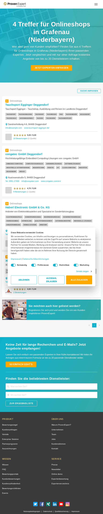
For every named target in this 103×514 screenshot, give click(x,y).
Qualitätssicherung (60, 504)
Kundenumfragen (9, 422)
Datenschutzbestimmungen (34, 257)
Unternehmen (57, 422)
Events (5, 485)
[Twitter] (35, 497)
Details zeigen (83, 270)
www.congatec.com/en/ (49, 173)
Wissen (5, 457)
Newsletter (56, 461)
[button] (19, 127)
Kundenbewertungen (10, 471)
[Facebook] (42, 497)
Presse (54, 457)
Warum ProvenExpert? (61, 417)
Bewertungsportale (10, 466)
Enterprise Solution (10, 431)
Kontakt (55, 441)
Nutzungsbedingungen (33, 504)
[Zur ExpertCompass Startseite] (17, 4)
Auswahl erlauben (51, 279)
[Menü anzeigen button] (96, 4)
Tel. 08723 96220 (12, 226)
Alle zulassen (79, 278)
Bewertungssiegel (9, 417)
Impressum (16, 257)
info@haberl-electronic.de (32, 226)
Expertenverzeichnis (60, 476)
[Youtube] (61, 497)
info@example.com (13, 120)
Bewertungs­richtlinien (11, 480)
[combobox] (51, 379)
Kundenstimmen (58, 436)
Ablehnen (24, 278)
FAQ (3, 461)
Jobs (53, 431)
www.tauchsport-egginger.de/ (35, 120)
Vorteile (5, 426)
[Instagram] (67, 497)
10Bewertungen (20, 130)
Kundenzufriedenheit (10, 476)
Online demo (57, 466)
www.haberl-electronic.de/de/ (57, 226)
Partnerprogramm (9, 436)
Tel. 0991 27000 (12, 173)
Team (54, 426)
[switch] (32, 264)
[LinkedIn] (55, 497)
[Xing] (48, 497)
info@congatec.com (29, 173)
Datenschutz (47, 504)
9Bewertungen (19, 184)
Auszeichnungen (8, 441)
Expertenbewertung (60, 471)
